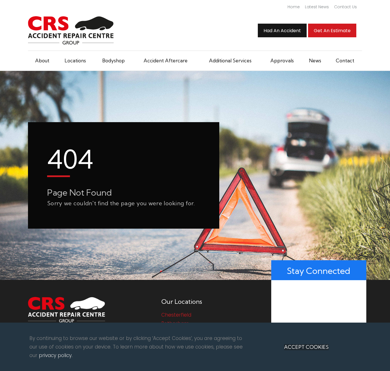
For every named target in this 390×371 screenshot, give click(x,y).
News (315, 60)
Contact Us (345, 7)
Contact (345, 60)
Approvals (282, 60)
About (42, 60)
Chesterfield (176, 314)
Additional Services (230, 60)
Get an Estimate (332, 30)
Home (294, 7)
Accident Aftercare (166, 60)
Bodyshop (113, 60)
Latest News (317, 7)
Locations (75, 60)
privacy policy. (56, 355)
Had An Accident (282, 30)
